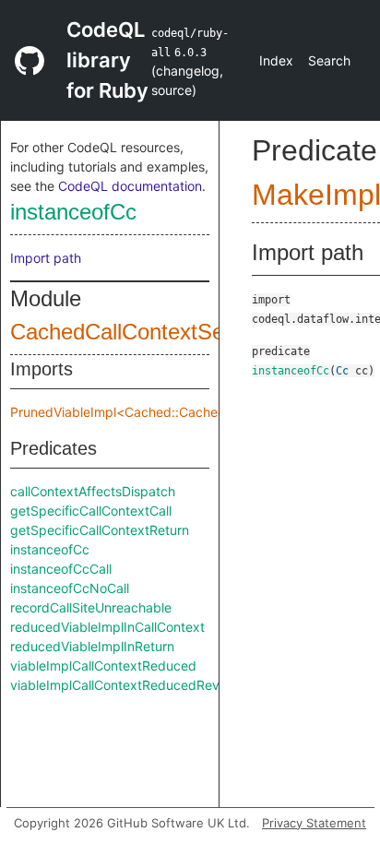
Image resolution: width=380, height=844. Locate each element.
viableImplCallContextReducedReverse (127, 685)
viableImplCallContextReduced (103, 665)
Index (276, 60)
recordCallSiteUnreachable (91, 607)
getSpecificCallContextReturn (99, 530)
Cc (342, 370)
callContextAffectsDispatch (92, 491)
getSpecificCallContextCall (91, 510)
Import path (45, 258)
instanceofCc (73, 211)
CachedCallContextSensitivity (153, 331)
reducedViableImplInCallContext (107, 627)
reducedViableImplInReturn (92, 646)
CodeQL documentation (130, 186)
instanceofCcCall (61, 569)
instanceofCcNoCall (69, 588)
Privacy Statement (314, 822)
